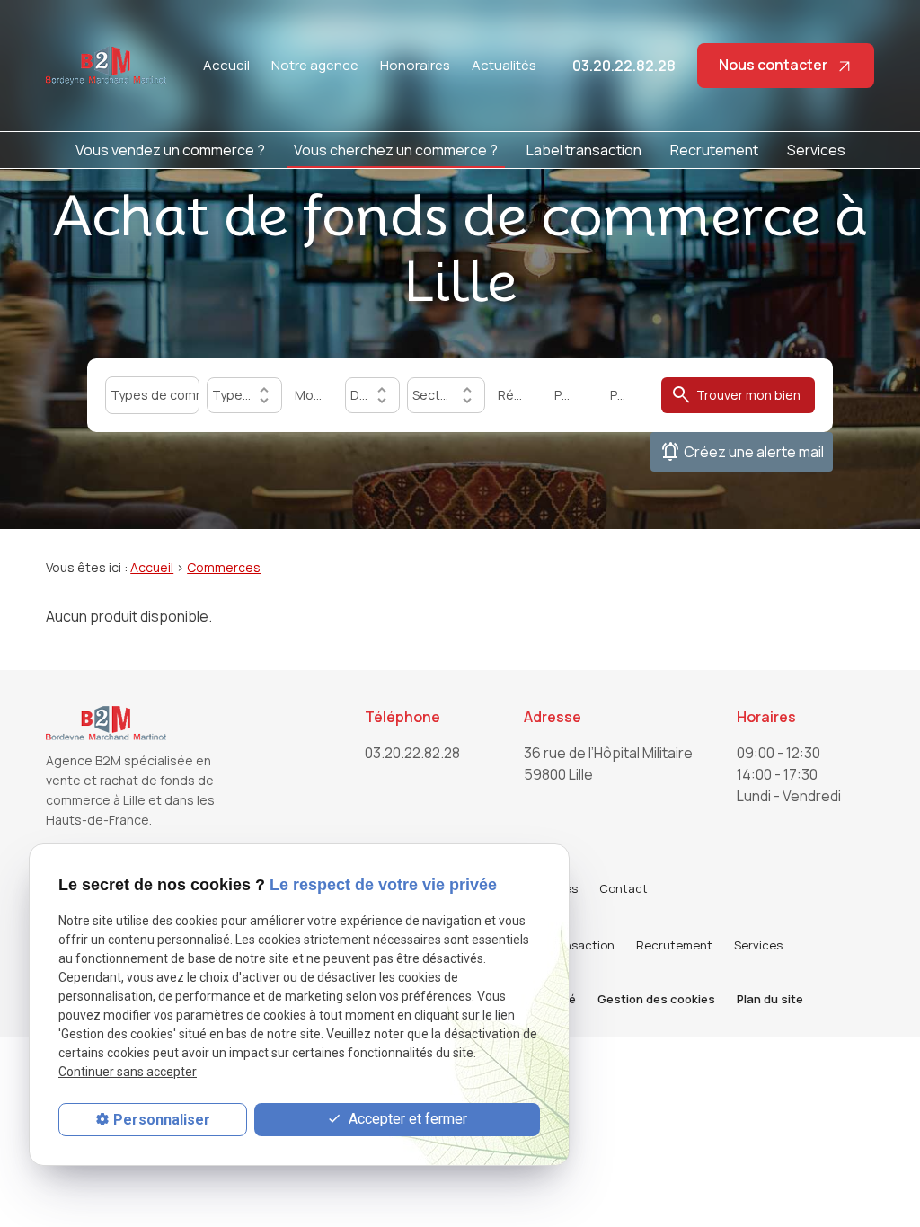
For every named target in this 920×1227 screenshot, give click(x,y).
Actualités (504, 65)
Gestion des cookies (656, 999)
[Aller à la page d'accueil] (106, 66)
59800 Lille (609, 763)
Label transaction (583, 150)
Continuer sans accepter (127, 1071)
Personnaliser (161, 1119)
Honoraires (415, 65)
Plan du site (770, 999)
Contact (623, 888)
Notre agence (314, 65)
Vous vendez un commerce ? (170, 150)
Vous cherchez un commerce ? (396, 150)
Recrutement (714, 150)
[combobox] (152, 395)
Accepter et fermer (406, 1118)
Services (816, 150)
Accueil (226, 65)
